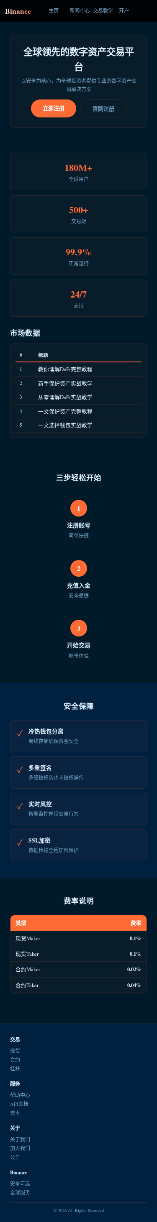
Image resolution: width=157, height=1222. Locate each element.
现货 (15, 1050)
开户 (124, 10)
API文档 (19, 1103)
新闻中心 (78, 10)
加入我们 (20, 1148)
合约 (15, 1059)
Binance (18, 10)
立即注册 (53, 108)
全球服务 (20, 1192)
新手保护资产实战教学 (65, 383)
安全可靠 (20, 1183)
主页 (54, 10)
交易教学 (102, 10)
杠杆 (15, 1068)
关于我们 (20, 1139)
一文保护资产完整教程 (65, 411)
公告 (15, 1157)
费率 (15, 1113)
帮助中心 (20, 1095)
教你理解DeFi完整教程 (65, 369)
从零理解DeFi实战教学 (65, 397)
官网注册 (103, 108)
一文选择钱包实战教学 (65, 425)
